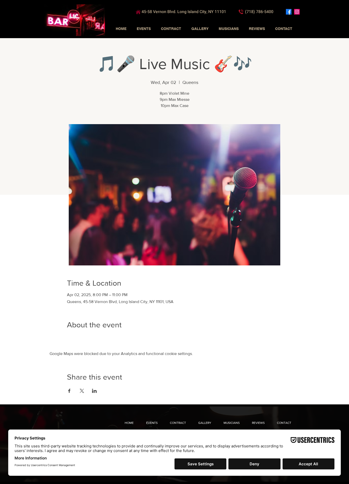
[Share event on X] (81, 391)
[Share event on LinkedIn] (94, 391)
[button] (144, 28)
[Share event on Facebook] (69, 391)
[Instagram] (297, 12)
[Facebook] (289, 12)
